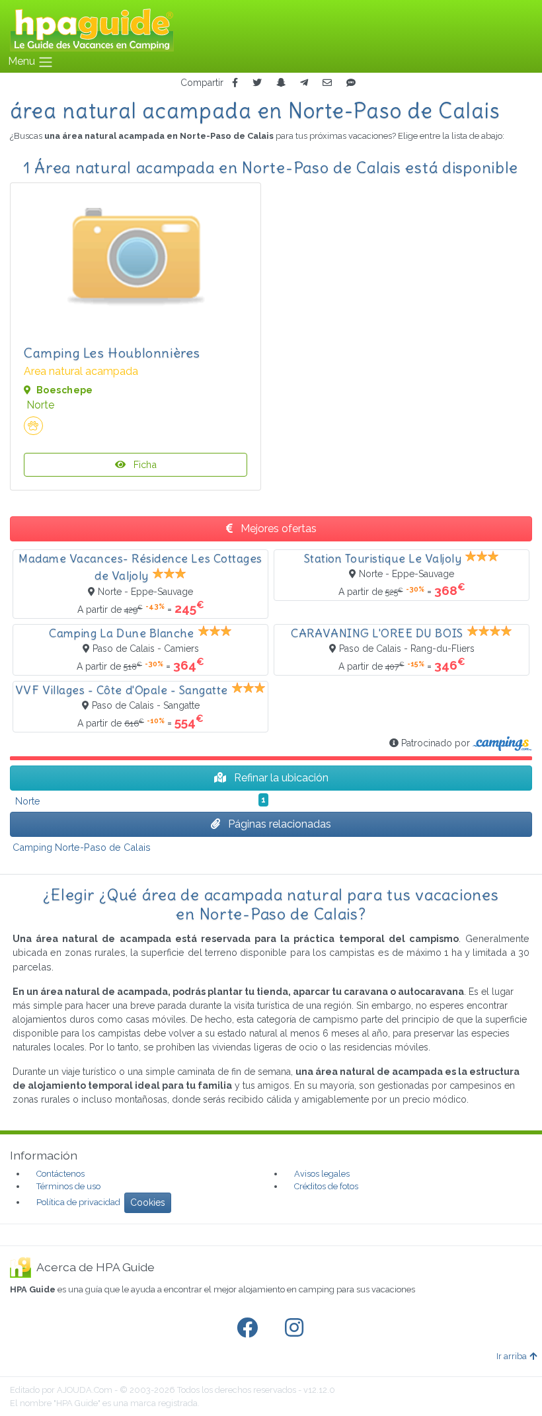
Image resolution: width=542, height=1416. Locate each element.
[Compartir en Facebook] (235, 83)
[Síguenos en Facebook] (249, 1328)
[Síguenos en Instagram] (296, 1328)
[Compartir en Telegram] (304, 83)
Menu (23, 61)
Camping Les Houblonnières (112, 352)
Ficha (144, 464)
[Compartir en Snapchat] (280, 83)
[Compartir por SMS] (351, 83)
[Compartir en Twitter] (257, 83)
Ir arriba (511, 1356)
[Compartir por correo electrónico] (327, 83)
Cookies (147, 1202)
